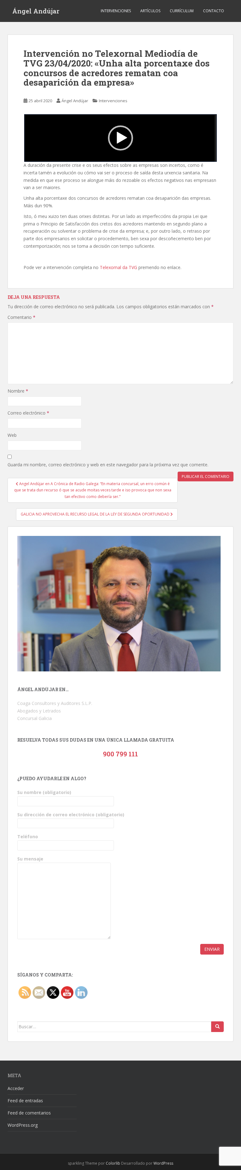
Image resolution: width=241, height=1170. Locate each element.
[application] (120, 137)
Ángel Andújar (35, 11)
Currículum (182, 10)
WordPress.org (23, 1125)
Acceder (16, 1088)
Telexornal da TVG (118, 267)
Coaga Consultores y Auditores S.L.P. (54, 703)
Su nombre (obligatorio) (44, 792)
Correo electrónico (28, 413)
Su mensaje (30, 859)
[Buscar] (217, 1026)
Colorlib (113, 1163)
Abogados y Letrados (39, 711)
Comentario (21, 317)
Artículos (150, 10)
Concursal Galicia (34, 718)
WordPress (163, 1163)
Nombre (18, 391)
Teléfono (27, 836)
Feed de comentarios (29, 1113)
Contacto (213, 10)
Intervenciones (116, 10)
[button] (120, 138)
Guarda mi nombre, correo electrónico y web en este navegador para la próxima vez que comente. (108, 465)
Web (12, 435)
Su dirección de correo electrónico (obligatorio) (70, 815)
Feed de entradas (25, 1101)
